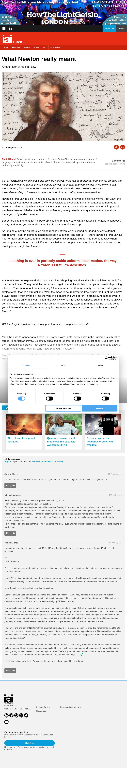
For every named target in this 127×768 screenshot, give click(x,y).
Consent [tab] (26, 365)
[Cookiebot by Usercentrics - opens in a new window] (106, 358)
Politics (36, 47)
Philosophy (16, 47)
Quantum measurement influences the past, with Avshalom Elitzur (61, 441)
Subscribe (41, 711)
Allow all (99, 408)
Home (6, 47)
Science (27, 47)
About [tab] (100, 365)
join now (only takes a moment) (47, 461)
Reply (9, 485)
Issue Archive (55, 47)
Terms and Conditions (70, 707)
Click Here (29, 743)
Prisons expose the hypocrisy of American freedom (100, 441)
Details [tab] (64, 365)
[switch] (49, 398)
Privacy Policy (43, 707)
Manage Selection (63, 408)
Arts (44, 47)
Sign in (7, 461)
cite (122, 147)
